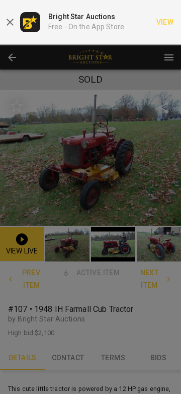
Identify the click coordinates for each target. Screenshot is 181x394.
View (165, 22)
